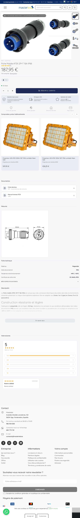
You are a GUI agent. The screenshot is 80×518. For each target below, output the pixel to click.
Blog (2, 455)
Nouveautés (5, 458)
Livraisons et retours (35, 453)
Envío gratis (13, 73)
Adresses (58, 463)
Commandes (59, 455)
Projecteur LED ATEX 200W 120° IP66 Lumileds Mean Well (19, 159)
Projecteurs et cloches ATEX (10, 162)
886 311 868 (44, 2)
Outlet (3, 463)
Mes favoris (59, 458)
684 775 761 (10, 430)
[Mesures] (25, 233)
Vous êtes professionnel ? (37, 463)
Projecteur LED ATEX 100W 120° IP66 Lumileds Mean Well (58, 159)
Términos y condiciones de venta (39, 465)
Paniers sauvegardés (62, 460)
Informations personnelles (64, 453)
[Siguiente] (77, 114)
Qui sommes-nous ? (8, 453)
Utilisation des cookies (35, 460)
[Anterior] (72, 114)
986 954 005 (36, 2)
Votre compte (61, 448)
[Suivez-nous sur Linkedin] (21, 443)
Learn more (53, 508)
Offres (3, 460)
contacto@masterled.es (14, 436)
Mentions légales (33, 455)
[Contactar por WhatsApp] (6, 512)
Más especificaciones (9, 281)
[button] (60, 7)
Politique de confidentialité (37, 458)
